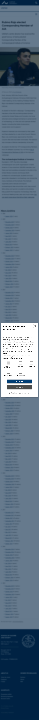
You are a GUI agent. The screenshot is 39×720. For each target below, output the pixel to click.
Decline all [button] (19, 387)
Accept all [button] (19, 381)
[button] (19, 393)
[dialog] (19, 360)
